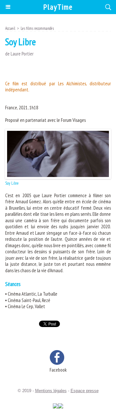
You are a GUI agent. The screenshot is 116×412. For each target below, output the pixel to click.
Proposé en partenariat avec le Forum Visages (45, 120)
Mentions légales (51, 390)
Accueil (10, 28)
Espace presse (85, 390)
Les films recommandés (37, 28)
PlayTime (58, 7)
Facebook (58, 370)
